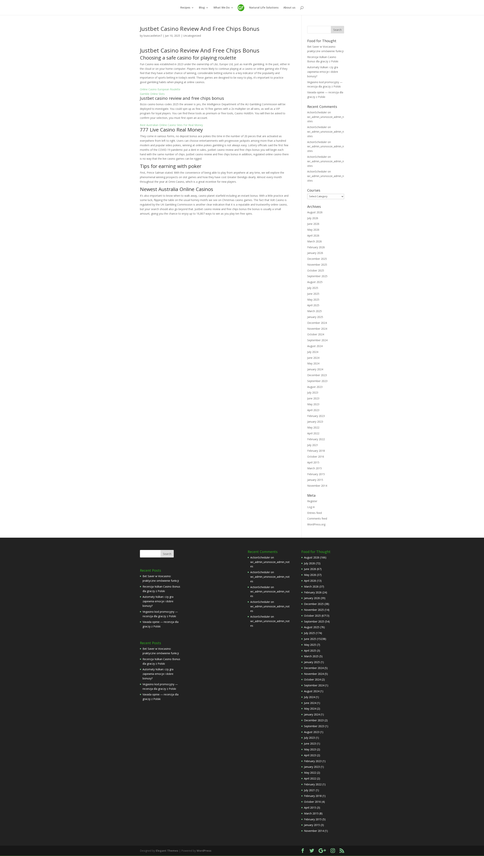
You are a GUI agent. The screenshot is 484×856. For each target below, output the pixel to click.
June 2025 (313, 293)
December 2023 (317, 375)
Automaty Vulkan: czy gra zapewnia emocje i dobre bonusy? (322, 71)
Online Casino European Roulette (160, 89)
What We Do (221, 7)
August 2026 (315, 212)
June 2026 (313, 224)
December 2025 (317, 259)
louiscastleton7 (152, 35)
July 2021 (312, 445)
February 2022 (316, 439)
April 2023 (313, 410)
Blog (202, 7)
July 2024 (312, 352)
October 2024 (315, 334)
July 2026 (312, 218)
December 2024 (317, 323)
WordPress (204, 850)
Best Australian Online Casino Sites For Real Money (171, 125)
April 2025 (313, 305)
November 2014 (317, 485)
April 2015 (313, 462)
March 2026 (314, 241)
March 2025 (314, 311)
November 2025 (317, 264)
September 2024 (317, 340)
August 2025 (315, 282)
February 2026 (316, 247)
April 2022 (313, 433)
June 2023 (313, 398)
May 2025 (313, 299)
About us (289, 7)
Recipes (185, 7)
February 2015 (316, 474)
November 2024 (317, 328)
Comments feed (317, 518)
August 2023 (315, 387)
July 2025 (312, 288)
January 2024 (315, 369)
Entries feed (314, 513)
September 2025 (317, 276)
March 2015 (314, 468)
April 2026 (313, 235)
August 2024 (315, 346)
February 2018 (316, 450)
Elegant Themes (167, 850)
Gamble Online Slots (152, 94)
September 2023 (317, 381)
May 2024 (313, 363)
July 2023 (312, 392)
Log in (311, 507)
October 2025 (315, 270)
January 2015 (315, 480)
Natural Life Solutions (263, 7)
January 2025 (315, 317)
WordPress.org (316, 524)
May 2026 (313, 229)
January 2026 (315, 253)
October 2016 (315, 456)
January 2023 (315, 421)
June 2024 (313, 358)
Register (312, 501)
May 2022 (313, 427)
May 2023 (313, 404)
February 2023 (316, 416)
